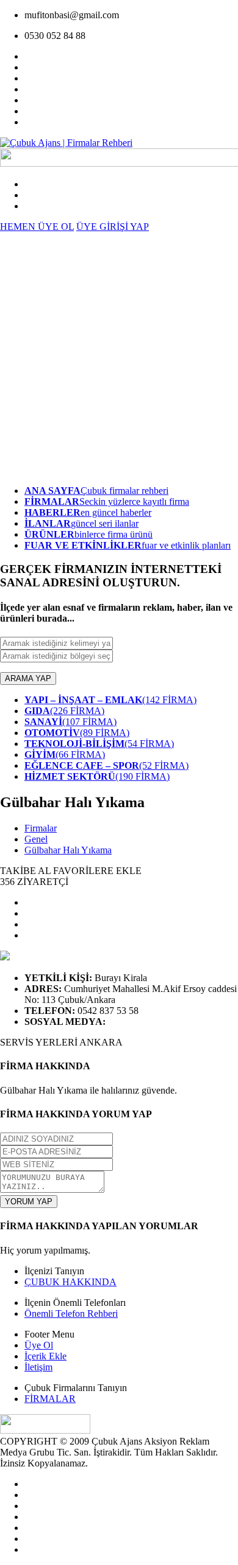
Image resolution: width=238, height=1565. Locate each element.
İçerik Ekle (45, 1356)
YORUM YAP (28, 1201)
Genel (36, 839)
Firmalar (40, 828)
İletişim (38, 1367)
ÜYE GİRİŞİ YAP (112, 226)
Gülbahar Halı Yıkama (68, 850)
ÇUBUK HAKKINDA (70, 1282)
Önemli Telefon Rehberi (71, 1313)
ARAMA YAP (28, 678)
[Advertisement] (119, 357)
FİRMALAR (50, 1398)
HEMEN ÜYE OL (37, 226)
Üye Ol (38, 1345)
